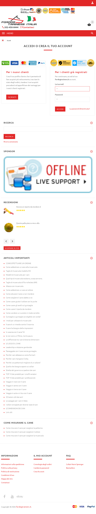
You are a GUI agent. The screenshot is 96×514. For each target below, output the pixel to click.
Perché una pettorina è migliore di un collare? (23, 362)
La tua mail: (59, 84)
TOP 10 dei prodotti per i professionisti (20, 378)
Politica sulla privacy (9, 468)
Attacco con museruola (14, 286)
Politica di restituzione (10, 471)
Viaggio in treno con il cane (16, 389)
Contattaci (28, 27)
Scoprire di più (12, 248)
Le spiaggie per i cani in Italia (16, 400)
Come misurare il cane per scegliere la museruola (25, 435)
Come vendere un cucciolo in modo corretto (23, 313)
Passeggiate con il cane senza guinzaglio (21, 351)
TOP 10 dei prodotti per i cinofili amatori (21, 374)
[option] (48, 213)
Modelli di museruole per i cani (17, 274)
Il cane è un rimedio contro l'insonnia (20, 324)
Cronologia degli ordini (43, 464)
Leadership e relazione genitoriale (19, 347)
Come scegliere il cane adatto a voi (19, 297)
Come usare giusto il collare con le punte (21, 301)
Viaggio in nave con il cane (16, 381)
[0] (89, 25)
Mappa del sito (7, 479)
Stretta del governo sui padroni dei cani (21, 370)
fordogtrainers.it (23, 507)
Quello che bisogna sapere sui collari (20, 366)
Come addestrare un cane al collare (19, 290)
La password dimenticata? (80, 109)
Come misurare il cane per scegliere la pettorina (24, 428)
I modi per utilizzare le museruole (18, 320)
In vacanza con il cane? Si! (15, 332)
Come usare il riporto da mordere (18, 309)
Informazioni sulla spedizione (12, 464)
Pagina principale (2, 40)
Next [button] (12, 241)
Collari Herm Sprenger (75, 464)
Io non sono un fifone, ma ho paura (19, 336)
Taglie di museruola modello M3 (18, 271)
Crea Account (39, 471)
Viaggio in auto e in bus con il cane (19, 393)
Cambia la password (41, 468)
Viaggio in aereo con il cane (16, 385)
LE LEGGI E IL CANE (13, 343)
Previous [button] (6, 241)
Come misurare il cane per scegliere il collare (23, 432)
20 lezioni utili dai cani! (14, 397)
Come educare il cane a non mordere (20, 294)
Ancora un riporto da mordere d (28, 207)
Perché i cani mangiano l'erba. (17, 358)
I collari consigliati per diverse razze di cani (22, 404)
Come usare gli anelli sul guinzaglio (19, 305)
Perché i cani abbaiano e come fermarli (20, 355)
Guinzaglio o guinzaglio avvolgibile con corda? (23, 316)
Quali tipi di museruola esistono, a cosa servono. (24, 278)
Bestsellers (70, 468)
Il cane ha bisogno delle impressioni (19, 328)
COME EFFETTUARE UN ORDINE (18, 263)
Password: (59, 94)
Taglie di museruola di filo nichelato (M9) (21, 282)
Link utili (9, 412)
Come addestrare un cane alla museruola (21, 267)
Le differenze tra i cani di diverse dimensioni (22, 339)
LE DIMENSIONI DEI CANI (15, 408)
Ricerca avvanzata (11, 141)
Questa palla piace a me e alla (27, 223)
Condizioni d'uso (7, 475)
